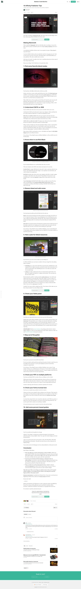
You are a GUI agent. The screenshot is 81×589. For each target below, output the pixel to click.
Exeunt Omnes (43, 476)
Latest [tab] (27, 545)
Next (55, 507)
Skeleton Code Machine (28, 475)
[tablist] (27, 514)
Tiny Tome (53, 50)
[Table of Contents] (1, 294)
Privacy (40, 582)
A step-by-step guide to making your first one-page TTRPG (32, 556)
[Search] (67, 2)
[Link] (22, 42)
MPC (42, 455)
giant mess (35, 284)
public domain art (47, 94)
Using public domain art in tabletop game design (31, 549)
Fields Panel (25, 321)
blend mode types (53, 93)
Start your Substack (38, 584)
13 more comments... (26, 541)
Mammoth (33, 45)
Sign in (78, 1)
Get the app (45, 584)
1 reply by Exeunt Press (30, 531)
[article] (40, 550)
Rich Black (29, 181)
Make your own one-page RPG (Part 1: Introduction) (34, 555)
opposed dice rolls (36, 35)
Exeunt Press (28, 9)
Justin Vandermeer (37, 329)
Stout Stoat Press (28, 534)
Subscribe (73, 1)
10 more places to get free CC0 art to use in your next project (33, 562)
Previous (27, 507)
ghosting (36, 177)
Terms (43, 582)
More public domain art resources (30, 561)
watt (26, 522)
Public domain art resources (29, 548)
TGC (32, 455)
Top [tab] (24, 545)
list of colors (30, 129)
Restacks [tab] (29, 514)
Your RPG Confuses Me (29, 332)
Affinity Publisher (48, 46)
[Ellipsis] (57, 523)
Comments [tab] (25, 514)
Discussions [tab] (30, 545)
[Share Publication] (69, 2)
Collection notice (46, 582)
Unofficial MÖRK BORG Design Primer (42, 182)
